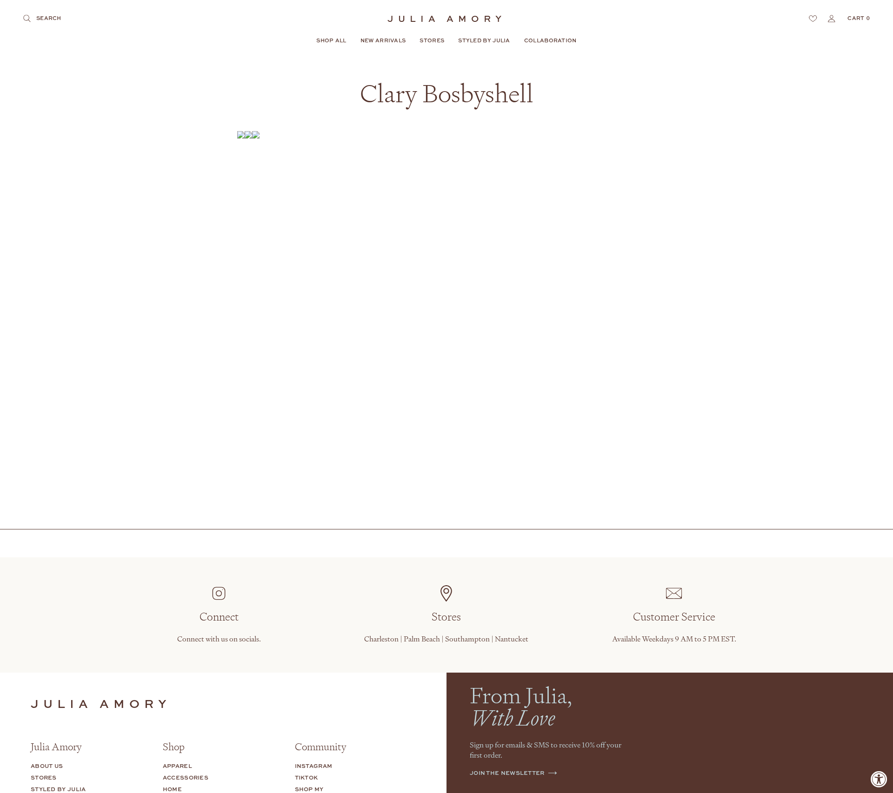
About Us (47, 766)
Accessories (185, 777)
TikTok (306, 777)
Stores (44, 777)
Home (172, 789)
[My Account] (831, 19)
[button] (331, 41)
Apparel (177, 766)
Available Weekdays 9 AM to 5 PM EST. (674, 639)
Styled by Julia (58, 789)
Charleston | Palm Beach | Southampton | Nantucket (446, 639)
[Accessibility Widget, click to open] (879, 779)
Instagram (314, 766)
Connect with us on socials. (219, 639)
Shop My (309, 789)
